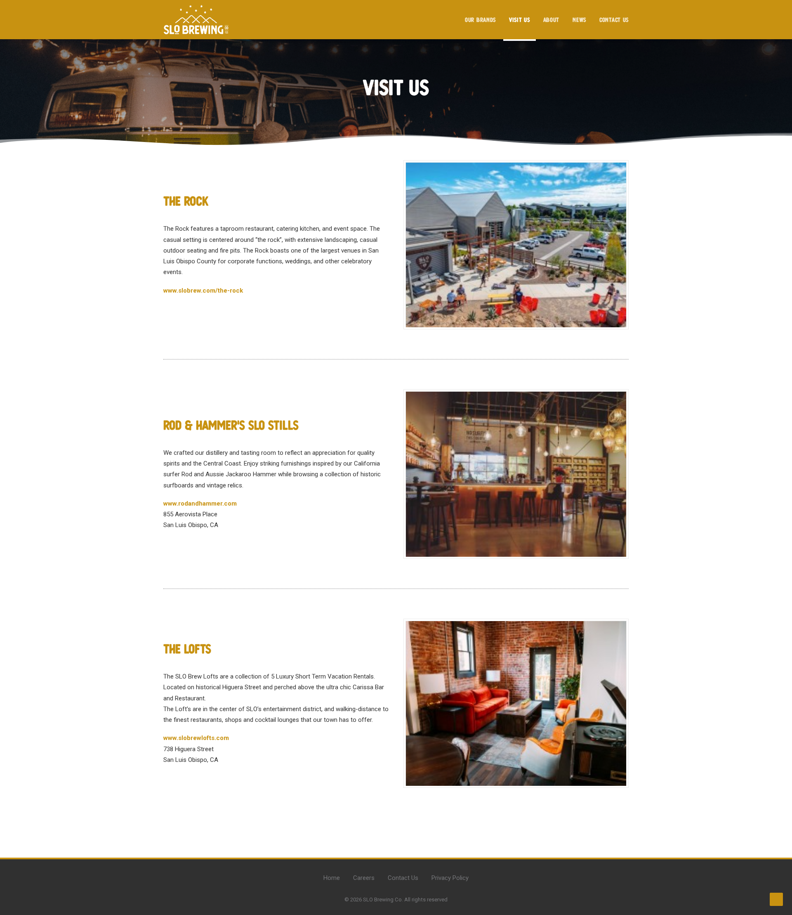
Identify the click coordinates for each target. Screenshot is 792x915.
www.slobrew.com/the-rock (203, 290)
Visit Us (519, 19)
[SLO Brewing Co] (196, 19)
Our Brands (480, 19)
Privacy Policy (450, 878)
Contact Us (614, 19)
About (551, 19)
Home (331, 878)
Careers (364, 878)
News (579, 19)
